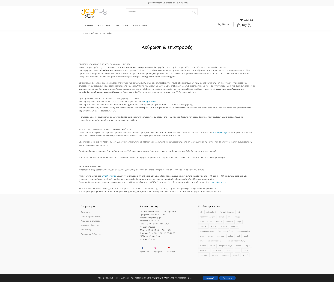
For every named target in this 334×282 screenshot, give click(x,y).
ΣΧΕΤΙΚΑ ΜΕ (122, 25)
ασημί (221, 217)
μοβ (238, 236)
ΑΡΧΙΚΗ (89, 25)
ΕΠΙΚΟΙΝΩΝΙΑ (140, 25)
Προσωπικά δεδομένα (91, 234)
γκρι (229, 217)
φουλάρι (225, 255)
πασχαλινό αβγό (225, 246)
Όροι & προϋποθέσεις (91, 216)
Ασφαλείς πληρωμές (90, 225)
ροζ (237, 250)
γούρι (237, 217)
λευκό (202, 236)
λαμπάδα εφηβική (226, 231)
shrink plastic (211, 212)
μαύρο (230, 236)
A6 (201, 212)
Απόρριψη (227, 278)
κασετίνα (229, 222)
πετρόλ (239, 246)
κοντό (213, 226)
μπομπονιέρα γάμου (215, 241)
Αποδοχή (210, 278)
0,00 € (248, 26)
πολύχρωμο (204, 250)
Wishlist (248, 20)
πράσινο (228, 250)
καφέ (239, 222)
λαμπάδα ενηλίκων (207, 231)
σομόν (245, 250)
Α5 (239, 212)
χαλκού (236, 255)
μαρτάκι (220, 236)
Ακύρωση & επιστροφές (91, 221)
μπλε (202, 241)
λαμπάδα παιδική (243, 231)
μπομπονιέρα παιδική (236, 241)
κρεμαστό (223, 226)
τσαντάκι (203, 255)
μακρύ (210, 236)
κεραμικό (203, 226)
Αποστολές (86, 229)
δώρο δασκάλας (206, 222)
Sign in (225, 24)
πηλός (248, 246)
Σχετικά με (86, 212)
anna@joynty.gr (220, 132)
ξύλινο (212, 246)
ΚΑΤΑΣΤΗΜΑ (104, 25)
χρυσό (245, 255)
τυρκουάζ (214, 255)
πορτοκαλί (217, 250)
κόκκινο (234, 226)
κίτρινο (219, 222)
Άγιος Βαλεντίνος (227, 212)
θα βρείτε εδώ (149, 101)
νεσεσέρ (203, 246)
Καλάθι (247, 24)
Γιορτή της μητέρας (207, 217)
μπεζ (246, 236)
